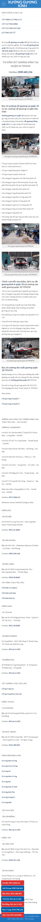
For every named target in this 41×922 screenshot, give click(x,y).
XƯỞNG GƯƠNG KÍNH (22, 4)
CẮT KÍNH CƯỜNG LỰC (12, 19)
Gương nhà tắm (8, 792)
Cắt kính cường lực (9, 588)
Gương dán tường (9, 761)
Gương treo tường (9, 766)
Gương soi (6, 771)
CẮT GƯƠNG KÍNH (10, 24)
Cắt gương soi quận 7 (10, 398)
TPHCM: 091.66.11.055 (11, 899)
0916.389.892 (14, 745)
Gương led (6, 781)
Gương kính (7, 802)
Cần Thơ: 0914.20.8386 (11, 915)
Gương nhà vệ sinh (9, 787)
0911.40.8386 (14, 625)
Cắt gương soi (8, 689)
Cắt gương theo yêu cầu (12, 694)
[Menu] (4, 4)
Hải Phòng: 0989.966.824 (12, 888)
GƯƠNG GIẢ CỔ (8, 32)
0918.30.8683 (14, 577)
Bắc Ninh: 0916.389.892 (12, 893)
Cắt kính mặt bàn (9, 593)
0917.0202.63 (14, 497)
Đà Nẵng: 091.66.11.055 (12, 904)
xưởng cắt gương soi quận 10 (24, 106)
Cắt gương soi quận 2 (10, 404)
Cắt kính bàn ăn (8, 598)
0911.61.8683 (14, 530)
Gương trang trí (8, 797)
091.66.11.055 (14, 649)
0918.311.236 (14, 860)
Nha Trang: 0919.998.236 (12, 910)
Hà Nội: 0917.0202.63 (11, 883)
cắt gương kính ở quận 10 (20, 283)
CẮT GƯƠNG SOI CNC (11, 28)
